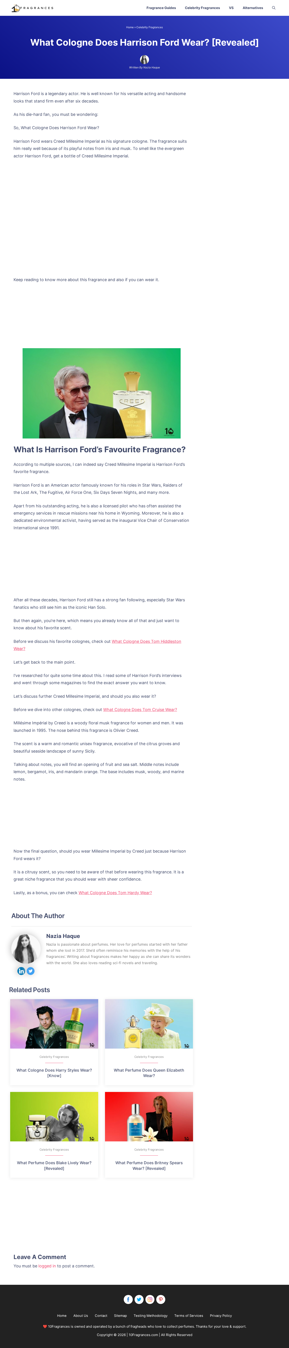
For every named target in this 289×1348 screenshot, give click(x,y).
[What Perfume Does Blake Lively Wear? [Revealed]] (54, 1116)
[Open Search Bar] (274, 8)
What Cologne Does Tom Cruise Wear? (140, 709)
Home (130, 27)
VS (231, 8)
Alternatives (253, 8)
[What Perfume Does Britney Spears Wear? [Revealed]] (149, 1116)
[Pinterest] (160, 1299)
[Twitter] (139, 1299)
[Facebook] (128, 1299)
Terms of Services (188, 1316)
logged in (47, 1266)
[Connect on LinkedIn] (21, 971)
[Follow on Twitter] (31, 971)
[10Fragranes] (32, 8)
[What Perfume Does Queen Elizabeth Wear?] (149, 1024)
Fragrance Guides (161, 8)
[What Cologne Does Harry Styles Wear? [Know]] (54, 1024)
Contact (101, 1316)
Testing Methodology (151, 1316)
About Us (80, 1316)
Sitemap (120, 1316)
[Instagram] (149, 1299)
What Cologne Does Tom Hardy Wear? (115, 892)
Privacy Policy (221, 1316)
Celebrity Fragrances (202, 8)
